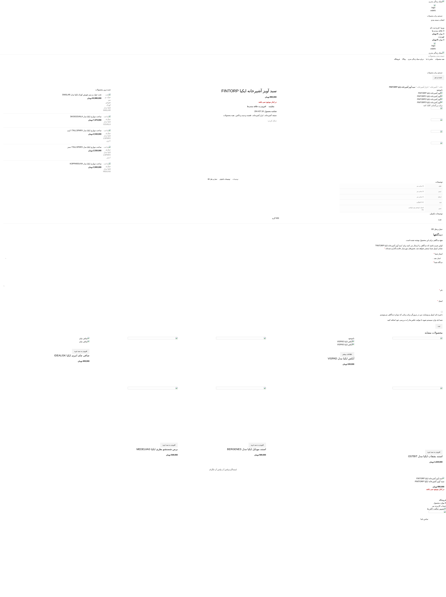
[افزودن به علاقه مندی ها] (427, 447)
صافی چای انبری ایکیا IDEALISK (71, 355)
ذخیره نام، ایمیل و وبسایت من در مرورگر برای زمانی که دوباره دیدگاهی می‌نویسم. (411, 315)
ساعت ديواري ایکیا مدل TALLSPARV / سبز (84, 147)
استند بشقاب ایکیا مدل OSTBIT (425, 456)
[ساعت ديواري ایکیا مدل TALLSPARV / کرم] (107, 135)
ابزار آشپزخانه (422, 87)
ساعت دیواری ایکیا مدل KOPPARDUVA (85, 164)
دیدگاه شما (438, 262)
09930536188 (223, 63)
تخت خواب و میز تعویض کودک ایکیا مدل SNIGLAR (81, 95)
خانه (441, 87)
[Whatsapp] (285, 84)
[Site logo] (436, 1)
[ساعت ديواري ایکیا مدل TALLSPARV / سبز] (107, 152)
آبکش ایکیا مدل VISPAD (341, 358)
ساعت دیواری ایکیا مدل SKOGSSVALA (85, 117)
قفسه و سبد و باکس (243, 115)
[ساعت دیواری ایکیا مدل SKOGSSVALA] (107, 120)
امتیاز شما (438, 254)
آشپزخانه (433, 87)
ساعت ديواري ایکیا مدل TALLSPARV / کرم (84, 130)
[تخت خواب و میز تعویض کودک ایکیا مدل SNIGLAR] (107, 102)
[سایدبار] (443, 474)
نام (441, 290)
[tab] (235, 179)
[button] (434, 452)
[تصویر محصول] (418, 415)
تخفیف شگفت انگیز (223, 68)
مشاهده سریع (433, 447)
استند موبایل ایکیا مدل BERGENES (246, 449)
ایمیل (440, 301)
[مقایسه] (440, 447)
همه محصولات (228, 115)
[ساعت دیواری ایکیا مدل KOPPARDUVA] (107, 167)
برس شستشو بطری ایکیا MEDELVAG (157, 449)
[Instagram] (279, 84)
